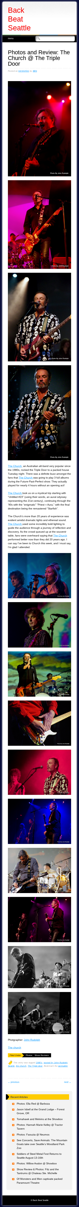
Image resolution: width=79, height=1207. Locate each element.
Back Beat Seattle (19, 19)
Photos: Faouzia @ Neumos (33, 1134)
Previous (13, 1082)
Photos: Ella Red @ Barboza (33, 1103)
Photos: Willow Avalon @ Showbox (37, 1163)
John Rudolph (32, 1039)
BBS (35, 71)
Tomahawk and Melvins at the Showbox (40, 1119)
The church (14, 1047)
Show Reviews (42, 1055)
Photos (29, 1055)
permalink (63, 1066)
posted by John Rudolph (56, 1063)
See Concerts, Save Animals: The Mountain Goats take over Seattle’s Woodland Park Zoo (42, 1144)
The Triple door (35, 1066)
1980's (39, 1063)
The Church (15, 466)
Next (67, 1082)
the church (21, 1066)
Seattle (11, 1066)
